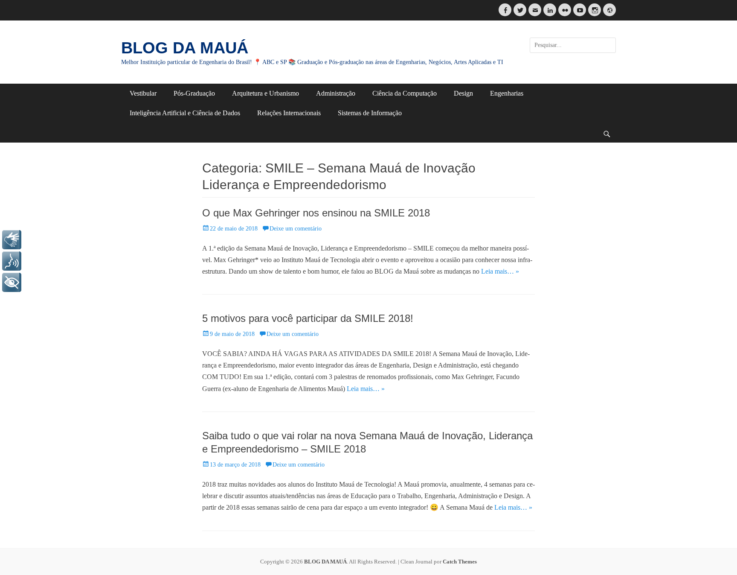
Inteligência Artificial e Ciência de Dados (185, 113)
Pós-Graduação (194, 93)
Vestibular (143, 93)
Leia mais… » (500, 271)
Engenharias (506, 93)
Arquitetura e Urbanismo (265, 93)
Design (463, 93)
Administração (335, 93)
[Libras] (11, 239)
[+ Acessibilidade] (11, 282)
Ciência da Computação (404, 93)
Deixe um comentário (296, 228)
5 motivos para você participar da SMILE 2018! (307, 318)
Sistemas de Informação (370, 113)
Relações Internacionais (289, 113)
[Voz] (11, 261)
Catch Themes (460, 561)
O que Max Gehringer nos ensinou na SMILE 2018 (316, 213)
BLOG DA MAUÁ (184, 48)
